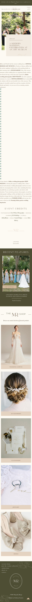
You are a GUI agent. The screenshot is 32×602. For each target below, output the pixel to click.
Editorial (12, 38)
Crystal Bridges (18, 218)
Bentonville (16, 243)
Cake (26, 218)
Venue (12, 218)
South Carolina (16, 300)
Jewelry (16, 507)
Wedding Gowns (16, 367)
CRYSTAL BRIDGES (17, 79)
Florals (23, 215)
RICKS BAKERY (16, 70)
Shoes (16, 554)
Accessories (16, 413)
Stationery (16, 460)
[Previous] (5, 279)
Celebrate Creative (18, 598)
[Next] (27, 279)
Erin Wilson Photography (17, 213)
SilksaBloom (5, 218)
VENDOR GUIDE (17, 198)
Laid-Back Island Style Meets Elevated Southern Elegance (16, 295)
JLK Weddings (15, 215)
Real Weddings (8, 287)
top (28, 598)
